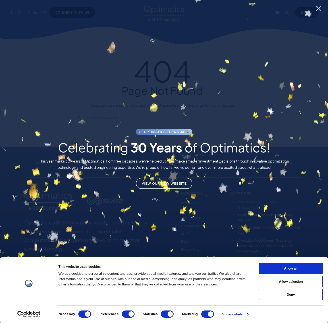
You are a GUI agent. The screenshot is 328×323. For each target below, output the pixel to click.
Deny (291, 294)
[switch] (128, 314)
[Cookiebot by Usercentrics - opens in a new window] (28, 314)
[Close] (319, 8)
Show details (232, 314)
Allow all (290, 268)
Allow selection (291, 281)
